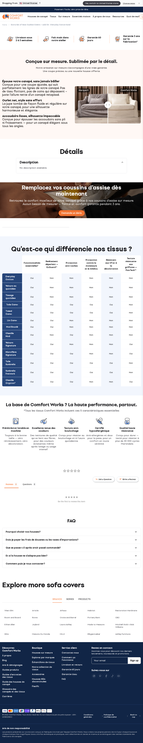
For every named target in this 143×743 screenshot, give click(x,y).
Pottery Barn (94, 617)
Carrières (7, 696)
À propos (6, 655)
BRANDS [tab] (57, 599)
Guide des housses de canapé (13, 683)
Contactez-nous (70, 653)
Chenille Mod (10, 334)
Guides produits (10, 670)
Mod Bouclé (12, 327)
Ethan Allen (9, 624)
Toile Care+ (12, 304)
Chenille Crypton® (11, 381)
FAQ (64, 679)
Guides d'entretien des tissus (11, 675)
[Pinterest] (100, 675)
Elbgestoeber (94, 634)
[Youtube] (118, 675)
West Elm (8, 610)
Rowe (34, 617)
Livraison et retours (72, 665)
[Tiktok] (112, 675)
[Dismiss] (139, 3)
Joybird (35, 624)
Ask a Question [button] (105, 479)
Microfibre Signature (11, 353)
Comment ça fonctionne (68, 658)
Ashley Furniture (122, 634)
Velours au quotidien (11, 287)
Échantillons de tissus (43, 662)
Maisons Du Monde (41, 634)
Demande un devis (71, 213)
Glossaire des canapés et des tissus (13, 690)
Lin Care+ (12, 320)
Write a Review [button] (129, 479)
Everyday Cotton (10, 278)
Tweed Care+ (9, 312)
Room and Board (12, 617)
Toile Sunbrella (10, 363)
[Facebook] (106, 675)
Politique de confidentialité (110, 716)
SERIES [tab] (70, 599)
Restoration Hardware (126, 610)
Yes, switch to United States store (101, 3)
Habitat (91, 610)
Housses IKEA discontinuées (39, 680)
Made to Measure (96, 624)
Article (35, 610)
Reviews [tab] (9, 484)
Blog (4, 660)
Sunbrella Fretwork (10, 372)
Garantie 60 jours (71, 669)
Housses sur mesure (42, 653)
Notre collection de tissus (42, 668)
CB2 (117, 617)
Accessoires (38, 674)
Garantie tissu (69, 674)
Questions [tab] (27, 484)
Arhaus (63, 610)
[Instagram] (93, 675)
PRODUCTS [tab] (84, 599)
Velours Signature (11, 344)
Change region (129, 3)
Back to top (133, 716)
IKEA (6, 634)
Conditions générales (88, 716)
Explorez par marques (43, 657)
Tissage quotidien (11, 296)
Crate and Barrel (68, 617)
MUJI (62, 634)
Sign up (134, 660)
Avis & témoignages (12, 665)
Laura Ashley (66, 624)
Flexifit (35, 686)
